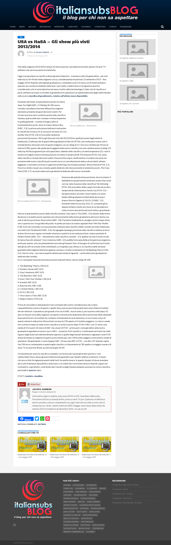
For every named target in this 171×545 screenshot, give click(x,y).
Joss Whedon (81, 492)
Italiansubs (125, 27)
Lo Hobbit (90, 532)
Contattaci (100, 27)
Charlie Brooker (90, 515)
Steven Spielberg (88, 498)
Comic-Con (68, 488)
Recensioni (45, 27)
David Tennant (93, 502)
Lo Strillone (78, 485)
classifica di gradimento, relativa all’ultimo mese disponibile (58, 96)
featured (93, 495)
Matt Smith (82, 512)
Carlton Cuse (98, 525)
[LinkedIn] (26, 401)
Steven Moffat (80, 495)
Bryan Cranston (71, 508)
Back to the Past (71, 518)
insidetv (29, 376)
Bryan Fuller (84, 528)
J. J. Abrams (92, 488)
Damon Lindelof (98, 508)
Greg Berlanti (87, 522)
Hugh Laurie (94, 512)
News (22, 27)
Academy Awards (71, 522)
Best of (81, 502)
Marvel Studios (70, 505)
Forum (112, 27)
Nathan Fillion (70, 528)
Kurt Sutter (69, 512)
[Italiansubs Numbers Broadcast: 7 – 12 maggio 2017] (96, 451)
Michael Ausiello (71, 498)
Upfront (67, 495)
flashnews (80, 488)
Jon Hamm (84, 508)
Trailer (102, 488)
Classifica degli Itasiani (90, 505)
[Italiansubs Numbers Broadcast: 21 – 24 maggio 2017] (32, 451)
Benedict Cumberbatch (74, 532)
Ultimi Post (35, 384)
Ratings (42, 424)
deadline (38, 376)
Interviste (59, 27)
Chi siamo (86, 27)
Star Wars (68, 492)
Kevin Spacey (86, 518)
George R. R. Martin (72, 515)
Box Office (85, 525)
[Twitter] (23, 401)
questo (32, 370)
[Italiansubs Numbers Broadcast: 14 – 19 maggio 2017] (64, 451)
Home (12, 27)
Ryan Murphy (94, 492)
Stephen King (97, 528)
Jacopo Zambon (42, 52)
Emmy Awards (70, 502)
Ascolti (32, 27)
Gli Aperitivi (91, 485)
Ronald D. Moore (71, 525)
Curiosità (72, 27)
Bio (22, 384)
